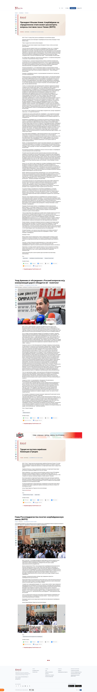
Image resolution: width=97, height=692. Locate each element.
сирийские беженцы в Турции (28, 494)
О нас (46, 670)
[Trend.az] (18, 8)
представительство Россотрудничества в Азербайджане (32, 636)
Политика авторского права (75, 673)
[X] (21, 686)
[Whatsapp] (16, 686)
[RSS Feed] (30, 686)
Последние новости (35, 670)
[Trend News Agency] (18, 670)
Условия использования (75, 670)
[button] (16, 15)
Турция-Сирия (37, 494)
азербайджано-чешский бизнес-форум (36, 258)
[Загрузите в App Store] (71, 686)
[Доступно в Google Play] (78, 686)
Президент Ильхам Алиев (49, 258)
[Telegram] (25, 686)
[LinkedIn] (27, 686)
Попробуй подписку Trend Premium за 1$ (32, 269)
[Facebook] (18, 686)
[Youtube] (23, 686)
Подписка (59, 670)
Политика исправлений (49, 676)
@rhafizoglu (28, 490)
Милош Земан (25, 258)
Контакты (47, 673)
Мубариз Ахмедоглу (26, 412)
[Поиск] (60, 8)
